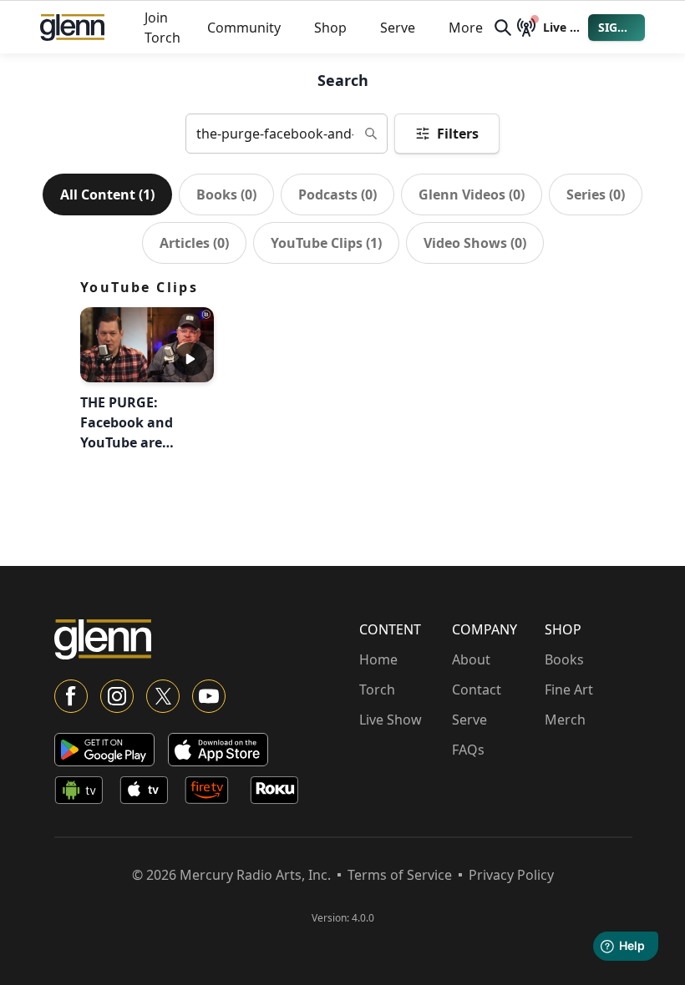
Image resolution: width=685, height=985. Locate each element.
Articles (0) (194, 243)
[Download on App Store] (218, 749)
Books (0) (226, 194)
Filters (458, 133)
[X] (163, 696)
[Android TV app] (83, 793)
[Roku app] (279, 793)
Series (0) (595, 194)
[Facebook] (71, 696)
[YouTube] (209, 696)
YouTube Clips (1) (326, 243)
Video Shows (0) (475, 243)
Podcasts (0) (337, 194)
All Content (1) (107, 194)
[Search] (503, 27)
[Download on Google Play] (104, 749)
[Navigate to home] (72, 27)
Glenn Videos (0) (472, 194)
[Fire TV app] (214, 793)
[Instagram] (117, 696)
